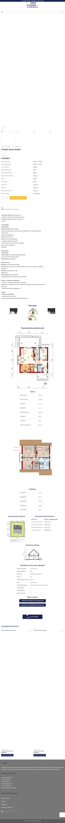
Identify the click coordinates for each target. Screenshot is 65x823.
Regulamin (4, 804)
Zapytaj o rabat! (5, 798)
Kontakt (3, 801)
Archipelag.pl (16, 146)
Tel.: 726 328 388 (6, 785)
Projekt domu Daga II (39, 751)
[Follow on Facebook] (55, 4)
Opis (2, 209)
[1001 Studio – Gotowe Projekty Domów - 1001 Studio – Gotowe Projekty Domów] (32, 5)
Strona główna (6, 146)
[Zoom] (3, 127)
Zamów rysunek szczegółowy (32, 600)
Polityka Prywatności (7, 807)
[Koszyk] (63, 5)
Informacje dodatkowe (12, 209)
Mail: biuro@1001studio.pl (8, 788)
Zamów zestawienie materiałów (32, 605)
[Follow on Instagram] (57, 4)
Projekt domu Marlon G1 (7, 751)
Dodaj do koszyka (18, 198)
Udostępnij (34, 616)
